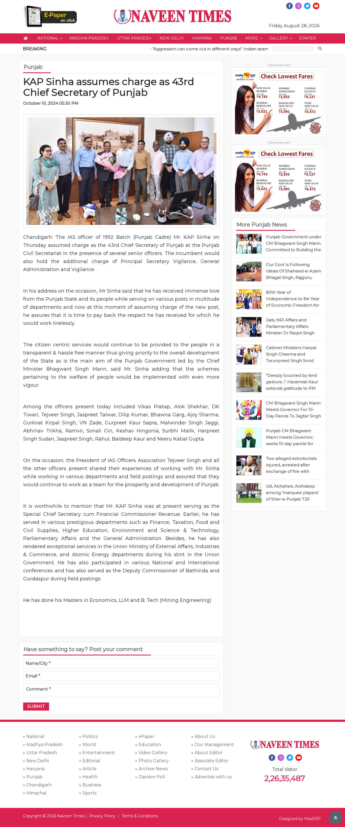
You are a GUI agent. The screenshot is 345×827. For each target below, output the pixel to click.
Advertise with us (213, 776)
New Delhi (172, 38)
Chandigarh (39, 784)
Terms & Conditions (140, 816)
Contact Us (206, 768)
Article (89, 768)
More (251, 38)
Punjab (228, 38)
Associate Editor (212, 760)
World (89, 744)
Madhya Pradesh (89, 38)
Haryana (202, 38)
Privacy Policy (102, 816)
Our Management (214, 744)
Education (150, 744)
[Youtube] (316, 6)
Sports (89, 793)
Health (89, 776)
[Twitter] (307, 6)
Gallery (278, 38)
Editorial (91, 760)
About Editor (209, 752)
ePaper (307, 38)
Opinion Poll (152, 776)
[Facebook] (289, 6)
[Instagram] (298, 6)
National (47, 38)
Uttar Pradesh (134, 38)
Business (91, 784)
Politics (90, 736)
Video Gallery (153, 752)
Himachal (36, 793)
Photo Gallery (154, 760)
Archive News (153, 768)
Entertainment (98, 752)
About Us (205, 736)
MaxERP (312, 818)
